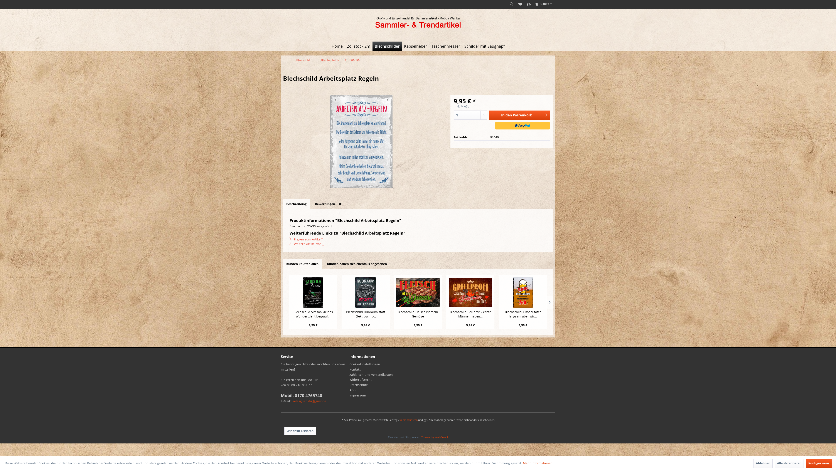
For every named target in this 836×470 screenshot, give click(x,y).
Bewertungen (328, 204)
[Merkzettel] (520, 4)
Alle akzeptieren (789, 463)
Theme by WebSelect (434, 437)
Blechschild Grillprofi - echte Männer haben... (470, 314)
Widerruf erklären (300, 431)
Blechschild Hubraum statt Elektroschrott (365, 314)
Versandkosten (408, 420)
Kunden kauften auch (302, 264)
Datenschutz (358, 385)
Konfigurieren (818, 463)
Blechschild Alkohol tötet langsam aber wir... (523, 314)
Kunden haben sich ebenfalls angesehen (357, 264)
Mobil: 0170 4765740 (301, 395)
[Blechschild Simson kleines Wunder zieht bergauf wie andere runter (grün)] (313, 292)
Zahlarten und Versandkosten (371, 375)
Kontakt (355, 369)
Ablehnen (763, 463)
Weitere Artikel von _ (308, 244)
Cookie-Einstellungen (364, 364)
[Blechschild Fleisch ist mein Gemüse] (418, 292)
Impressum (357, 395)
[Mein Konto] (529, 4)
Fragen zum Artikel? (308, 239)
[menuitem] (511, 4)
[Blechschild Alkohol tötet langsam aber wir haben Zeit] (523, 292)
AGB (352, 390)
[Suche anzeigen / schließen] (511, 4)
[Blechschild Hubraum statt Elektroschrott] (366, 292)
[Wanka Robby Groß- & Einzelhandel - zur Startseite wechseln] (418, 23)
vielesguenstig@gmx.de (309, 401)
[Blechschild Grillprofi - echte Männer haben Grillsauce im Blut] (470, 292)
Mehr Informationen (538, 463)
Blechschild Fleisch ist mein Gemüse (418, 314)
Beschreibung (296, 204)
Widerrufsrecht (360, 380)
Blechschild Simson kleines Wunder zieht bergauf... (313, 314)
